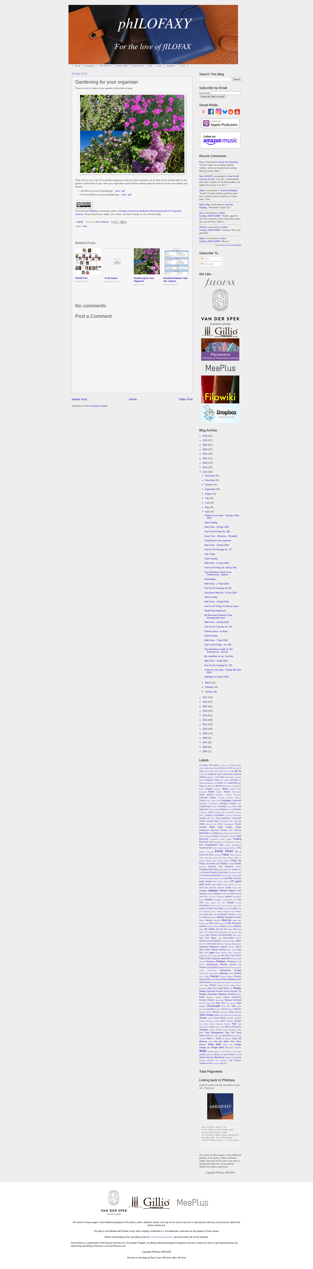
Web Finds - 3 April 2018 (216, 661)
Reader (237, 988)
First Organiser (225, 867)
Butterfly (228, 795)
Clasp (211, 809)
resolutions (236, 997)
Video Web (214, 1044)
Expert (227, 845)
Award (231, 783)
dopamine (230, 833)
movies (230, 926)
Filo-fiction (217, 855)
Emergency (214, 839)
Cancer (202, 801)
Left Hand (227, 908)
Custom (210, 821)
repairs (226, 997)
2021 (205, 458)
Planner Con (204, 967)
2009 (205, 733)
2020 (205, 463)
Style (206, 1024)
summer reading (229, 190)
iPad (239, 900)
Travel (209, 1038)
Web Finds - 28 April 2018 (216, 527)
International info (229, 900)
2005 (205, 751)
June (207, 503)
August (208, 494)
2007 (205, 742)
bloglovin (217, 789)
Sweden (227, 1024)
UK (223, 1039)
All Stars (220, 777)
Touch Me (226, 1036)
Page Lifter (231, 950)
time (201, 1033)
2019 (205, 467)
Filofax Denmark (205, 858)
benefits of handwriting (232, 786)
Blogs (225, 789)
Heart (234, 888)
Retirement (220, 1000)
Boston (219, 792)
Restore (202, 1000)
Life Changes (204, 911)
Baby (239, 783)
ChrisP (214, 806)
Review (228, 1000)
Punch (213, 985)
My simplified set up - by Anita (218, 656)
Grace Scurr (218, 881)
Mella (235, 920)
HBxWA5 (220, 888)
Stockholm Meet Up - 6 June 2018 (220, 592)
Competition (219, 815)
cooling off (204, 818)
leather (202, 908)
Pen (223, 956)
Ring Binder (210, 1003)
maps (238, 917)
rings (239, 1003)
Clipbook (223, 809)
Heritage (203, 891)
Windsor (229, 1057)
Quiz (210, 988)
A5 (236, 771)
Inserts (209, 899)
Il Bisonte (220, 897)
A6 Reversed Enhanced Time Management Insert (218, 616)
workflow (202, 1060)
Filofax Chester (235, 855)
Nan (235, 929)
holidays (217, 894)
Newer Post (79, 399)
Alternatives (229, 777)
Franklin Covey (216, 872)
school (224, 1009)
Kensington (204, 906)
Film (211, 855)
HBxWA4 (212, 888)
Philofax (202, 962)
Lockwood (222, 914)
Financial (202, 867)
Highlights (213, 890)
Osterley (231, 947)
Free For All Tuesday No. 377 (218, 549)
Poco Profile (204, 976)
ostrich (238, 947)
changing (223, 803)
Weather (238, 1047)
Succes (212, 1024)
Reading (231, 994)
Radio (226, 988)
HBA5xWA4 (203, 888)
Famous (234, 848)
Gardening (203, 878)
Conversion (237, 815)
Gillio (230, 878)
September (210, 489)
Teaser (217, 1027)
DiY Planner (235, 830)
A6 (240, 771)
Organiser (214, 946)
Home (133, 399)
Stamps (202, 1021)
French (238, 872)
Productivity (215, 982)
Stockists (229, 1021)
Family (214, 848)
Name (230, 929)
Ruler (229, 1006)
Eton (201, 845)
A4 (232, 771)
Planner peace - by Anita (216, 631)
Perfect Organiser (213, 958)
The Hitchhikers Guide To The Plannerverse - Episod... (218, 650)
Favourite (210, 852)
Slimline (203, 1018)
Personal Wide (235, 958)
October (209, 484)
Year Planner (235, 1060)
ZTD (225, 1063)
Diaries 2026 (121, 66)
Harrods (225, 884)
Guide (207, 884)
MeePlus (217, 920)
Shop (231, 1012)
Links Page (209, 554)
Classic (216, 809)
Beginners (211, 786)
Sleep (235, 1015)
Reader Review (223, 991)
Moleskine (236, 923)
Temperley (236, 1027)
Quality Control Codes (226, 985)
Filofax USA (214, 864)
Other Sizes (204, 950)
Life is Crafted (217, 911)
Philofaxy (93, 211)
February (209, 687)
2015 (205, 706)
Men (239, 920)
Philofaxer (210, 962)
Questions (203, 988)
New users (237, 935)
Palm (206, 953)
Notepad (225, 941)
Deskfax (202, 827)
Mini (229, 923)
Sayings (210, 1009)
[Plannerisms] (220, 360)
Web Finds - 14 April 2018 (216, 601)
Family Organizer (223, 848)
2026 (205, 436)
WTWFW (210, 1060)
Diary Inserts (225, 827)
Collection (236, 809)
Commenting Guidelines (161, 1237)
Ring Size (220, 1003)
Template (203, 1029)
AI (214, 777)
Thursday (231, 1030)
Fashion (202, 852)
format (235, 870)
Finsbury (212, 867)
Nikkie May (204, 204)
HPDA (205, 897)
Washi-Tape (229, 1047)
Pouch (218, 979)
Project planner (226, 982)
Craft (212, 818)
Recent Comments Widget (231, 245)
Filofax (225, 854)
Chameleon (213, 803)
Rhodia (202, 1003)
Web (202, 1051)
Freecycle (232, 872)
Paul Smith (212, 956)
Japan (213, 903)
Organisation (236, 944)
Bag (201, 786)
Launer (224, 906)
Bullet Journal (206, 795)
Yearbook (203, 1063)
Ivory (207, 903)
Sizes (221, 1015)
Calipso (212, 798)
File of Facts (105, 66)
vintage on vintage (208, 1047)
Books (212, 791)
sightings (238, 1012)
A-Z (229, 771)
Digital (238, 827)
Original (223, 947)
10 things (203, 765)
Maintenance (212, 917)
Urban (235, 1039)
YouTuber (216, 1063)
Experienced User (214, 845)
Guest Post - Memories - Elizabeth (220, 536)
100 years (213, 765)
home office (225, 894)
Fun (200, 875)
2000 (211, 768)
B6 (235, 783)
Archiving (234, 780)
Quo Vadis (218, 988)
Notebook (216, 941)
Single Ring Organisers (215, 610)
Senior (208, 1012)
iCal (210, 897)
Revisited (237, 1000)
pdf (219, 956)
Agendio (209, 777)
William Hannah (206, 1057)
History (223, 890)
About (77, 66)
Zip (221, 1063)
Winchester (219, 1057)
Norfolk (238, 938)
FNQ (226, 870)
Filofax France (227, 858)
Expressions (236, 845)
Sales (239, 1006)
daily (217, 821)
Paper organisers (234, 953)
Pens (201, 958)
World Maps (210, 579)
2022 (205, 454)
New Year (204, 938)
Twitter (219, 1039)
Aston (220, 783)
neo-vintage (209, 932)
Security (202, 1012)
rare (231, 988)
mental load (204, 923)
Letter (234, 908)
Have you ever (235, 884)
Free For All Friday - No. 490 (217, 644)
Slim (239, 1015)
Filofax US (204, 864)
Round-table (213, 1005)
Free (226, 872)
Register (218, 997)
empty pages (225, 839)
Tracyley (238, 1036)
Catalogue (226, 800)
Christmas (222, 806)
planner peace (217, 967)
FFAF (219, 851)
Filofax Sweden (224, 861)
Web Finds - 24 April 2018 (216, 545)
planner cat (235, 965)
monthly (202, 926)
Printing (207, 982)
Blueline (233, 789)
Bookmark (203, 792)
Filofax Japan (211, 861)
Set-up (215, 1012)
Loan (215, 914)
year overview (221, 1060)
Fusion (228, 875)
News (213, 938)
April (207, 511)
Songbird (237, 1018)
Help (239, 888)
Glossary (237, 878)
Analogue (209, 780)
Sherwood (224, 1012)
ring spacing (231, 1003)
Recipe (238, 994)
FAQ (239, 848)
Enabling (237, 839)
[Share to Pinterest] (125, 222)
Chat (239, 803)
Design (238, 824)
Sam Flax (202, 1009)
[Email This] (112, 222)
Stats (217, 1021)
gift (226, 878)
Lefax (220, 908)
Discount (214, 830)
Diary (212, 827)
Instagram (217, 900)
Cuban (202, 821)
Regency (210, 997)
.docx (117, 191)
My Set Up (221, 929)
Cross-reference (223, 818)
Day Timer (234, 821)
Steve (222, 1021)
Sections (237, 1009)
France (206, 872)
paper (211, 952)
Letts (239, 908)
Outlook (214, 950)
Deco (220, 824)
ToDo (208, 1036)
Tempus (212, 1030)
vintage (237, 1044)
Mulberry (237, 926)
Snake (210, 1018)
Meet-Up (226, 920)
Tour (233, 1036)
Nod (219, 938)
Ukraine (228, 1039)
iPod (201, 903)
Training (202, 1039)
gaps (239, 875)
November (210, 480)
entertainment (218, 842)
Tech (222, 1027)
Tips (227, 1032)
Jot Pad (221, 903)
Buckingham (236, 792)
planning (223, 973)
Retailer (210, 1000)
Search (230, 1009)
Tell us (228, 1027)
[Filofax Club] (220, 287)
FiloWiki (237, 864)
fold (229, 870)
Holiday (210, 894)
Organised (204, 947)
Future (234, 875)
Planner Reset (229, 967)
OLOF (204, 944)
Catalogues (89, 66)
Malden (220, 917)
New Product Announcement (218, 935)
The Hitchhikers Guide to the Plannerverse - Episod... (217, 573)
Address (237, 774)
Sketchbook (228, 1015)
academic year (214, 774)
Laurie (230, 906)
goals (201, 881)
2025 (205, 440)
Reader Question (207, 991)
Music (201, 929)
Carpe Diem (215, 801)
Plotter (231, 973)
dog (210, 833)
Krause (218, 906)
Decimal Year (211, 824)
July (207, 498)
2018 (205, 472)
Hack (219, 884)
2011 (205, 724)
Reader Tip (236, 991)
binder (201, 789)
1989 (207, 768)
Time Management (214, 1032)
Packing (222, 950)
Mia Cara (214, 923)
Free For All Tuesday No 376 (217, 588)
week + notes (220, 1051)
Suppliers (171, 66)
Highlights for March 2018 (216, 677)
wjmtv (202, 190)
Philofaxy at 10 (234, 962)
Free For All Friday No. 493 (217, 531)
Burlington (219, 795)
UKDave (203, 227)
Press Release (229, 979)
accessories (227, 774)
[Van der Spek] (220, 324)
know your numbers (228, 162)
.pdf (123, 191)
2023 (205, 449)
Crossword (236, 818)
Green (226, 881)
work (239, 1057)
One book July (213, 944)
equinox (238, 842)
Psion (206, 985)
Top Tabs (218, 1036)
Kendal (238, 903)
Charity (233, 803)
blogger (209, 789)
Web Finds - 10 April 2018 (216, 622)
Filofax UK (236, 860)
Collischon (203, 812)
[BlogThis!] (116, 222)
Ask (216, 783)
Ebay (239, 836)
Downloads (207, 836)
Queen (238, 985)
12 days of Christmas (228, 765)
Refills (202, 997)
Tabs (234, 1024)
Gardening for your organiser (217, 540)
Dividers (224, 830)
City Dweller (232, 806)
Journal (230, 902)
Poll (207, 979)
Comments (208, 264)
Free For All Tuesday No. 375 (218, 627)
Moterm (223, 926)
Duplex (215, 836)
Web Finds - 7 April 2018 (216, 640)
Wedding (211, 1051)
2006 (205, 747)
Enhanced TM (205, 842)
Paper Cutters (221, 953)
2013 (205, 715)
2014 (205, 711)
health (228, 888)
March (208, 682)
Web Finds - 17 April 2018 (216, 584)
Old (200, 944)
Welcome (209, 1054)
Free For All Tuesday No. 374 (218, 665)
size (216, 1015)
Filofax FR (217, 858)
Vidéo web (227, 1045)
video (232, 1041)
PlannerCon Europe (230, 970)
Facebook (203, 848)
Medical (209, 920)
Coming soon (219, 812)
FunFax (223, 875)
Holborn (232, 890)
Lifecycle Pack (229, 911)
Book (239, 789)
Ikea (214, 897)
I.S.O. (183, 66)
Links (159, 66)
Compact (209, 815)
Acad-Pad (203, 774)
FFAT (229, 851)
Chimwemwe (205, 806)
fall (210, 848)
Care (208, 801)
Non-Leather (228, 938)
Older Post (186, 399)
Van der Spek (221, 1041)
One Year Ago (226, 944)
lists (210, 914)
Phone (201, 965)
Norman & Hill (205, 941)
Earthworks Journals (228, 836)
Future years (138, 66)
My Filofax (210, 929)
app (221, 780)
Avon (226, 783)
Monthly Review (213, 926)
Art (240, 780)
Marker (201, 920)
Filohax (224, 863)
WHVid (238, 1054)
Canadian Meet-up (233, 798)
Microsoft (222, 923)
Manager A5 (230, 917)
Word (234, 1057)
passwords (203, 956)
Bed (205, 786)
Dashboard (224, 821)
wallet (221, 1047)
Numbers (232, 941)
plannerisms (213, 973)
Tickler (239, 1030)
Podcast (214, 976)
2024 (205, 445)
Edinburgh (204, 839)
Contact (229, 815)
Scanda (218, 1009)
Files (150, 66)
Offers (238, 941)
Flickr (216, 870)
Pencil (238, 956)
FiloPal (231, 864)
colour (210, 812)
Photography (212, 965)
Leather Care (212, 908)
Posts (206, 259)
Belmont (219, 786)
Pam (201, 162)
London (231, 914)
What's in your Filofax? (224, 1054)
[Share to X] (119, 222)
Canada (221, 798)
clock (230, 809)
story (201, 1024)
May (207, 507)
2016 (205, 702)
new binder (232, 932)
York (210, 1063)
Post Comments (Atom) (96, 406)
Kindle (212, 906)
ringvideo (202, 1006)
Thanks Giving (221, 1030)
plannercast (212, 970)
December (210, 475)
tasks (212, 1027)
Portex (212, 979)
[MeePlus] (220, 374)
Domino (216, 833)
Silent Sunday (211, 522)
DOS (236, 833)
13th (239, 765)
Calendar (203, 798)
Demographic (229, 824)
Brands (227, 792)
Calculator (237, 795)
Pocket (238, 973)
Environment (229, 842)
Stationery (210, 1021)
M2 (205, 917)
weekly (202, 1054)
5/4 (225, 771)
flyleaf (221, 870)
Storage (237, 1021)
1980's (201, 768)
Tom (212, 1036)
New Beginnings (221, 932)
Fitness (238, 867)
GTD (232, 881)
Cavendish (236, 801)
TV (214, 1039)
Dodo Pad (204, 833)
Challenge (203, 803)
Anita (217, 780)
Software (230, 1018)
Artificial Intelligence (206, 783)
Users (210, 1041)
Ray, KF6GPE (206, 176)
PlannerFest (203, 973)
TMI (232, 1033)
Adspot (202, 777)
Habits (213, 884)
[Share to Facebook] (122, 222)
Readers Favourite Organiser (213, 994)
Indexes (228, 897)
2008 (205, 738)
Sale (233, 1006)
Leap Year (237, 906)
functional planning (211, 875)
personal (225, 958)
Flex (211, 869)
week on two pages (233, 1051)
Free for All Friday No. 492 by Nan (220, 567)
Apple (226, 780)
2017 (205, 697)
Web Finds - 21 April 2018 (216, 563)
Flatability (203, 870)
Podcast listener (226, 976)
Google (208, 881)
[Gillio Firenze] (220, 337)
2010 (205, 729)
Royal (223, 1006)
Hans (201, 213)
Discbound (204, 830)
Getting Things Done (216, 878)
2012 (205, 720)
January (209, 691)
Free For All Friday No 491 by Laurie (221, 606)
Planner (223, 964)
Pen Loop (230, 956)
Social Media (220, 1018)
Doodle (223, 833)
